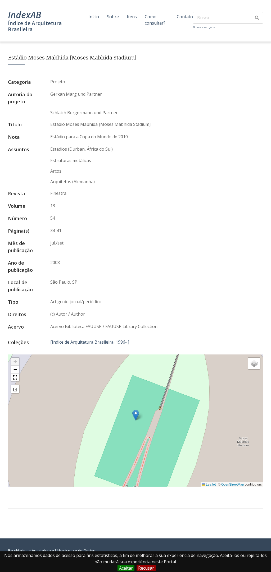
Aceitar (126, 568)
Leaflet (210, 484)
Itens (132, 17)
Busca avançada (204, 27)
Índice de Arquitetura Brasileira (35, 26)
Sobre (113, 17)
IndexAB (24, 15)
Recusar (146, 568)
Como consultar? (155, 20)
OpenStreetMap (232, 484)
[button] (135, 415)
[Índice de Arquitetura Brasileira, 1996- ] (89, 342)
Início (93, 17)
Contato (185, 17)
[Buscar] (257, 18)
